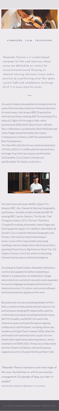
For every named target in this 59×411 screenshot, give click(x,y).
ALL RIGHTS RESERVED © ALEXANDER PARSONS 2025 (29, 406)
